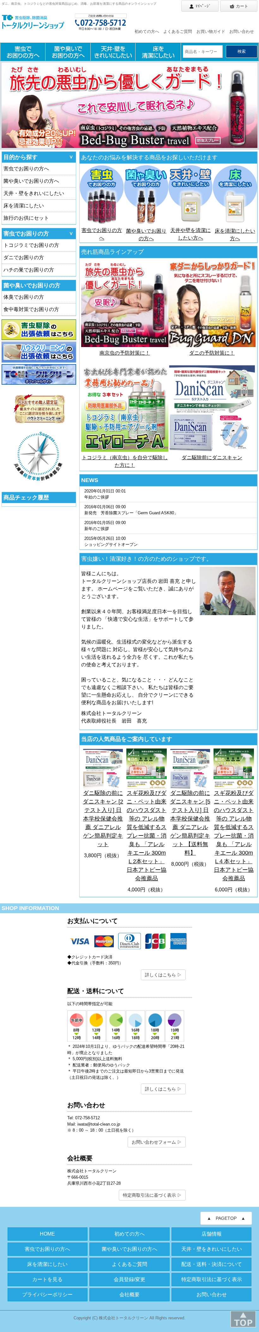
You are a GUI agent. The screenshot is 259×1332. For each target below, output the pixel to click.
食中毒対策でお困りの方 (31, 309)
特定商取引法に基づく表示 (211, 1279)
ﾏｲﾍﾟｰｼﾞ (203, 6)
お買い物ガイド (210, 31)
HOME (47, 1234)
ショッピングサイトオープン (111, 541)
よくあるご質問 (177, 31)
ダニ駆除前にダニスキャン (212, 457)
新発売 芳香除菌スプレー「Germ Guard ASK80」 (131, 510)
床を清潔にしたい (23, 205)
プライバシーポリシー (47, 1294)
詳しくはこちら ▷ (163, 974)
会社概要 (129, 1294)
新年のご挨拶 (105, 525)
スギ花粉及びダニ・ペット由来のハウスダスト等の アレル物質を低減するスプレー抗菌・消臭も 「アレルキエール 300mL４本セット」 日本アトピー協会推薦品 (234, 836)
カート (242, 6)
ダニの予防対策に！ (212, 353)
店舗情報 (212, 1234)
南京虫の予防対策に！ (124, 353)
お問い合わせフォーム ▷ (157, 1142)
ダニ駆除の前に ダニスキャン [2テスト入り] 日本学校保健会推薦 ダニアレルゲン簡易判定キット (103, 818)
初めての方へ (147, 31)
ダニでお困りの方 (23, 257)
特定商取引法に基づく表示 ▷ (152, 1195)
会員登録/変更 (129, 1279)
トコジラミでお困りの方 (31, 245)
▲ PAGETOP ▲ (226, 1218)
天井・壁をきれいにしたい (33, 193)
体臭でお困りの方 (23, 297)
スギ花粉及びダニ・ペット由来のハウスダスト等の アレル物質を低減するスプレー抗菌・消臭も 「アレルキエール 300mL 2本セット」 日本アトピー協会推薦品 (146, 836)
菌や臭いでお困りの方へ (31, 181)
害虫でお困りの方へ (26, 168)
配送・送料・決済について (211, 1264)
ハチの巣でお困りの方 (28, 269)
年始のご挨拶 (105, 494)
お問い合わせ (241, 31)
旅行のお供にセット (26, 218)
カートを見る (47, 1279)
